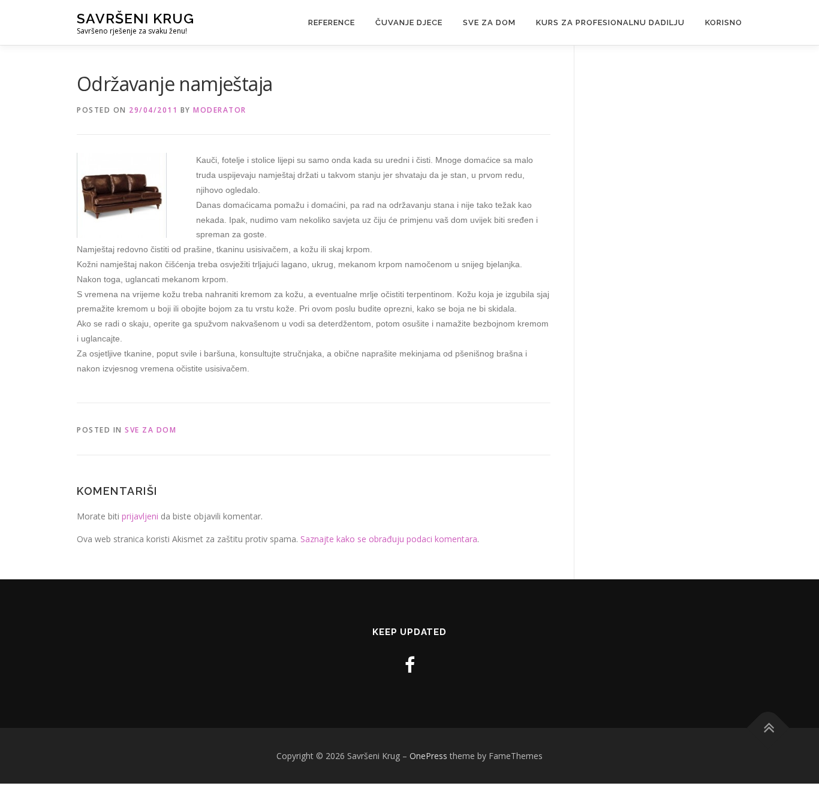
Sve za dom (489, 22)
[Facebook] (410, 664)
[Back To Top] (768, 727)
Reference (331, 22)
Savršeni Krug (135, 18)
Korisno (723, 22)
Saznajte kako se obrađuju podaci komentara (388, 539)
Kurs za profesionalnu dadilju (610, 22)
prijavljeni (140, 516)
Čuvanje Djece (408, 22)
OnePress (428, 755)
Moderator (219, 110)
